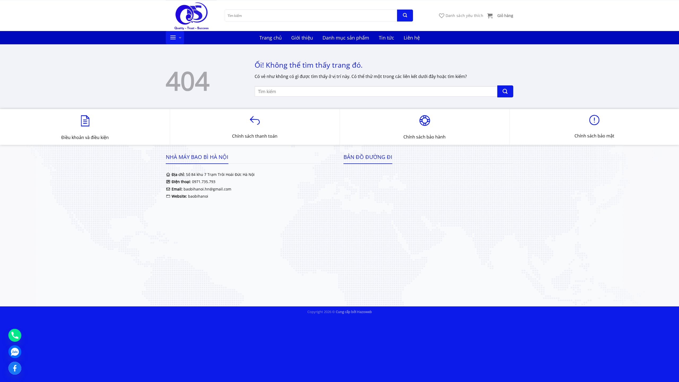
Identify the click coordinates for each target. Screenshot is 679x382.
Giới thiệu (302, 37)
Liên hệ (412, 37)
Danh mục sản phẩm (346, 37)
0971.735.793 (203, 181)
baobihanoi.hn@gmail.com (206, 189)
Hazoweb (364, 311)
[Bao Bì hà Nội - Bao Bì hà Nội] (191, 15)
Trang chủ (270, 37)
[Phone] (15, 335)
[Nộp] (405, 15)
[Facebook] (15, 368)
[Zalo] (15, 352)
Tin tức (386, 37)
